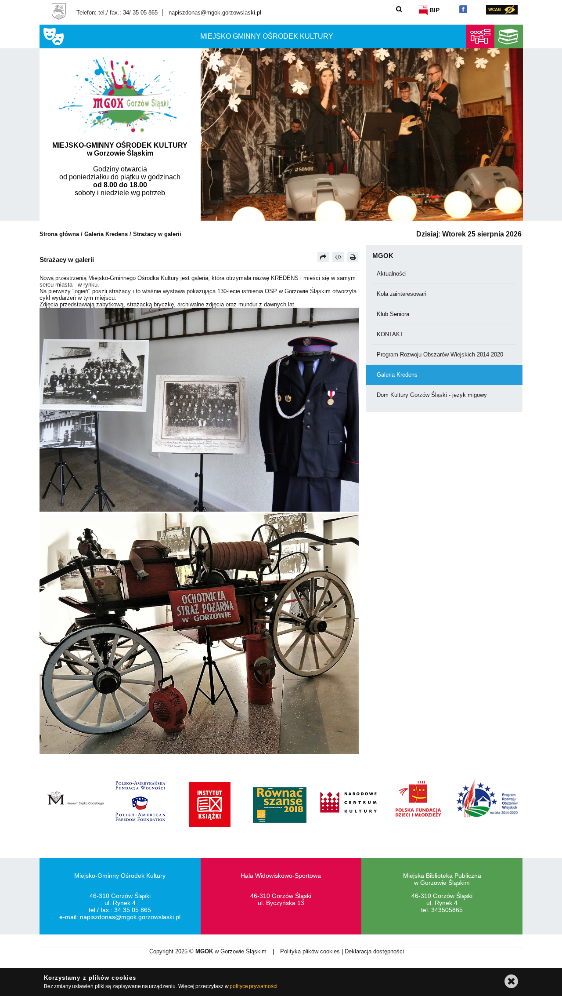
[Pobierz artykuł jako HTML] (338, 257)
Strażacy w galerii (157, 234)
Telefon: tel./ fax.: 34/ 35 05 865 (117, 12)
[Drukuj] (353, 257)
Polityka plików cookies (311, 951)
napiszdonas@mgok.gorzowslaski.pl (215, 12)
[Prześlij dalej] (323, 257)
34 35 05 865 (132, 909)
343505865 (447, 909)
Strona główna (59, 234)
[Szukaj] (399, 9)
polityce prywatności (253, 986)
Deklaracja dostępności (374, 951)
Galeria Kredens (106, 234)
